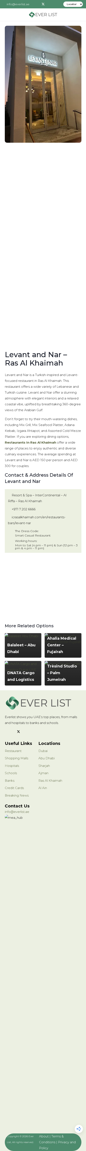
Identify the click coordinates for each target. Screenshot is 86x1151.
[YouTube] (34, 732)
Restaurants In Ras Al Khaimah (30, 442)
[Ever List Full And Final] (43, 14)
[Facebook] (37, 4)
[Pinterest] (56, 4)
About (44, 1136)
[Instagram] (49, 4)
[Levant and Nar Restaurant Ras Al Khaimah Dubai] (43, 84)
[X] (43, 4)
